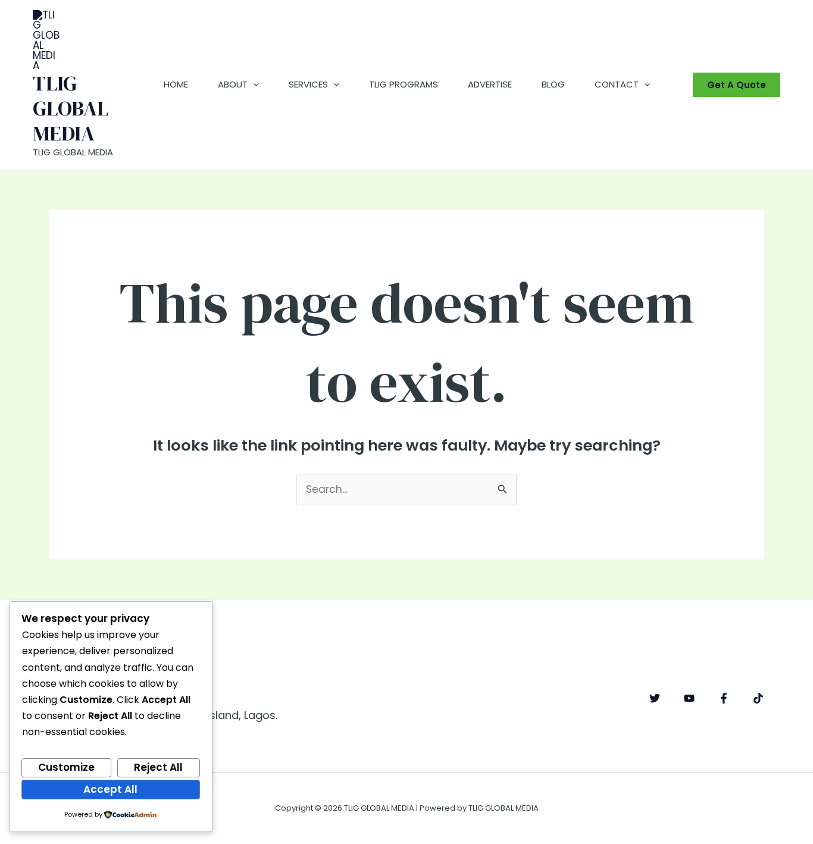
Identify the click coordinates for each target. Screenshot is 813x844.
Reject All (158, 767)
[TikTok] (758, 698)
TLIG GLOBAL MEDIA (70, 108)
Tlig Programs (403, 84)
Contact (617, 84)
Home (176, 84)
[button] (253, 84)
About (233, 84)
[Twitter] (654, 698)
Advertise (490, 84)
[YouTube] (689, 698)
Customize (66, 767)
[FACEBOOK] (723, 698)
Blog (553, 84)
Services (308, 84)
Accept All (110, 789)
